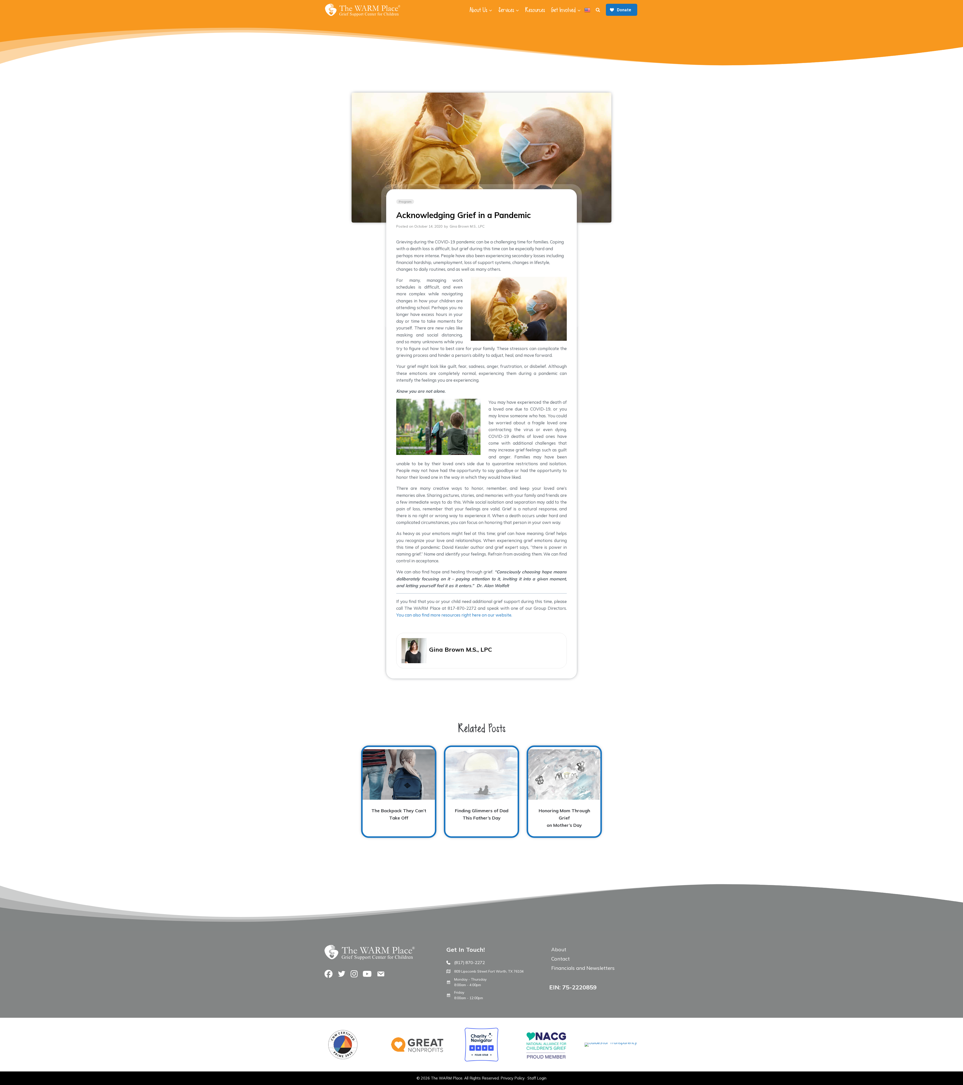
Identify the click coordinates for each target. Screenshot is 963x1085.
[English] (587, 10)
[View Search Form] (597, 10)
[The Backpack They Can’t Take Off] (399, 791)
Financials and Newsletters (583, 968)
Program (405, 202)
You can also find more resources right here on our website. (454, 615)
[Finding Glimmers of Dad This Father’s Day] (481, 791)
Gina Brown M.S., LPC (467, 226)
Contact (560, 959)
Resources (535, 10)
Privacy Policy (513, 1078)
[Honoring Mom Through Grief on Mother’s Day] (564, 791)
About (558, 949)
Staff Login (536, 1078)
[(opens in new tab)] (611, 1042)
